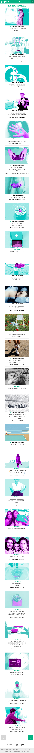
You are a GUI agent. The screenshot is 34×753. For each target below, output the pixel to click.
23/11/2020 (26, 173)
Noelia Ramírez (14, 420)
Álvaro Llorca (14, 649)
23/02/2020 (21, 731)
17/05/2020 (23, 559)
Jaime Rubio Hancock (14, 254)
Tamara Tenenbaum (14, 310)
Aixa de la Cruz (14, 447)
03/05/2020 (21, 587)
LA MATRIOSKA (17, 249)
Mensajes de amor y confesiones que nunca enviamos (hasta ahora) (17, 613)
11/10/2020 (22, 254)
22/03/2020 (20, 677)
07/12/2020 (23, 143)
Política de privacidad (28, 750)
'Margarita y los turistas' (17, 388)
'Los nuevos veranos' (17, 444)
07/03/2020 (21, 703)
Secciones (32, 1)
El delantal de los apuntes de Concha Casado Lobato (17, 500)
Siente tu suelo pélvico (17, 197)
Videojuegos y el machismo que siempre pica (17, 169)
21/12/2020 (23, 117)
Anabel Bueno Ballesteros (14, 33)
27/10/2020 (21, 227)
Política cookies (8, 751)
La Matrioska (17, 555)
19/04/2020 (21, 617)
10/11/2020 (23, 199)
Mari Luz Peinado (14, 227)
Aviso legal (20, 750)
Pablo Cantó (20, 173)
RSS (25, 751)
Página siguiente (30, 737)
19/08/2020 (21, 364)
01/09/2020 (21, 310)
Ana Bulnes (14, 336)
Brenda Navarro (14, 677)
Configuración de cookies (18, 751)
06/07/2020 (20, 447)
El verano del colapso (17, 334)
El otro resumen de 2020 (17, 141)
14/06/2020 (21, 505)
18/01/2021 (23, 89)
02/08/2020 (20, 390)
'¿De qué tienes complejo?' (17, 701)
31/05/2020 (21, 533)
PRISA (28, 751)
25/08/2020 (19, 336)
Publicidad (15, 750)
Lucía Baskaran (14, 390)
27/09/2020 (21, 282)
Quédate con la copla (17, 557)
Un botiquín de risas (17, 251)
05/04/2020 (20, 649)
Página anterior (3, 737)
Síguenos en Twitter (19, 1)
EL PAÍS (21, 745)
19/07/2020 (20, 420)
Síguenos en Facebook (17, 1)
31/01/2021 (23, 61)
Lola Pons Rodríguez (14, 505)
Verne (5, 1)
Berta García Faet (14, 364)
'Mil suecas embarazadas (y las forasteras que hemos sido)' (17, 416)
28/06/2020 (21, 475)
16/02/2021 (23, 33)
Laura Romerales (14, 587)
